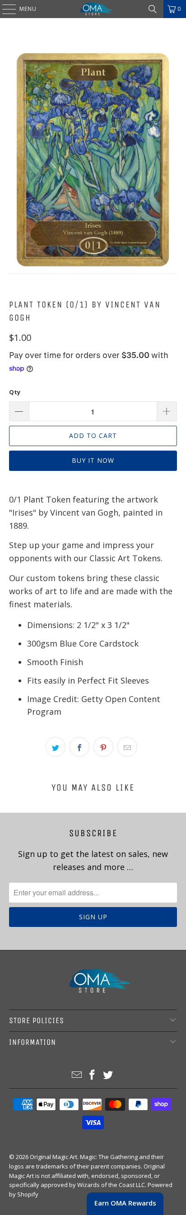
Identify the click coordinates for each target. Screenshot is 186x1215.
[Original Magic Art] (93, 9)
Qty (14, 392)
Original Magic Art (53, 1157)
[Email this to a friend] (127, 747)
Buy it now (93, 460)
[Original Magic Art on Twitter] (108, 1075)
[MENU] (4, 9)
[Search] (152, 9)
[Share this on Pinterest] (103, 747)
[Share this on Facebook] (79, 747)
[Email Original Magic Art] (77, 1075)
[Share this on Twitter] (55, 747)
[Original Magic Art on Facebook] (92, 1075)
